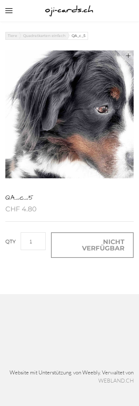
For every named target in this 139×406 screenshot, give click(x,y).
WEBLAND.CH (116, 380)
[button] (92, 245)
